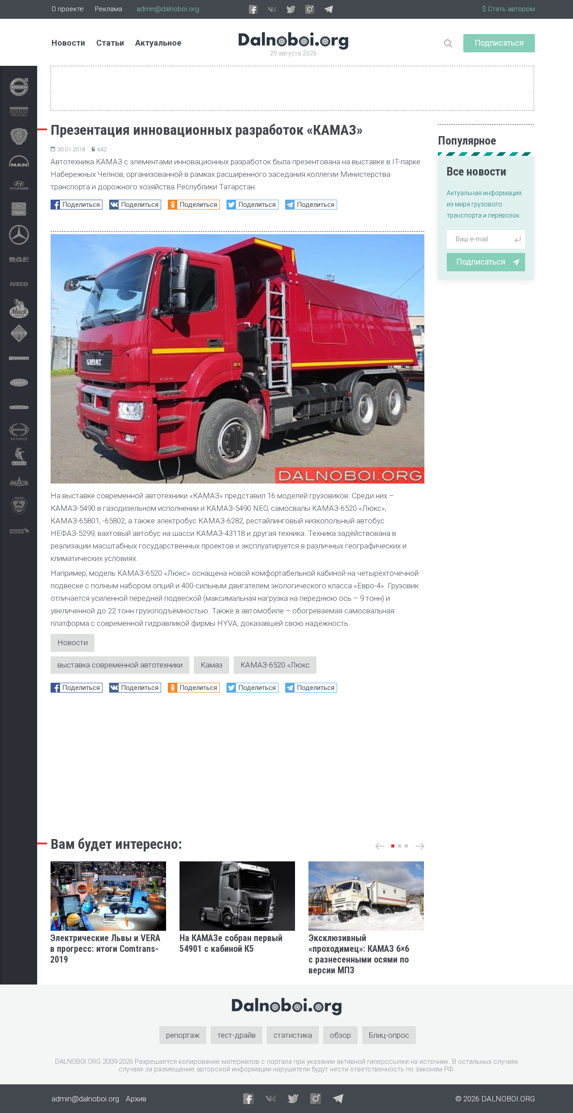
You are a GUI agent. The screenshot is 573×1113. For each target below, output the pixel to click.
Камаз (211, 664)
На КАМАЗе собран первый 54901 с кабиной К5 (231, 943)
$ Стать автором (508, 9)
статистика (293, 1035)
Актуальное (158, 42)
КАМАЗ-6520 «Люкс (275, 664)
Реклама (108, 9)
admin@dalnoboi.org (168, 9)
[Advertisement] (237, 762)
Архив (136, 1098)
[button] (392, 846)
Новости (68, 42)
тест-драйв (237, 1035)
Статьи (110, 42)
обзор (340, 1035)
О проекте (67, 9)
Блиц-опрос (389, 1035)
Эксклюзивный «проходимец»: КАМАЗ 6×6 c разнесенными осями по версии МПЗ (358, 954)
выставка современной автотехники (120, 664)
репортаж (183, 1035)
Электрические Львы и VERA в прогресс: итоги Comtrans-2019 (105, 949)
